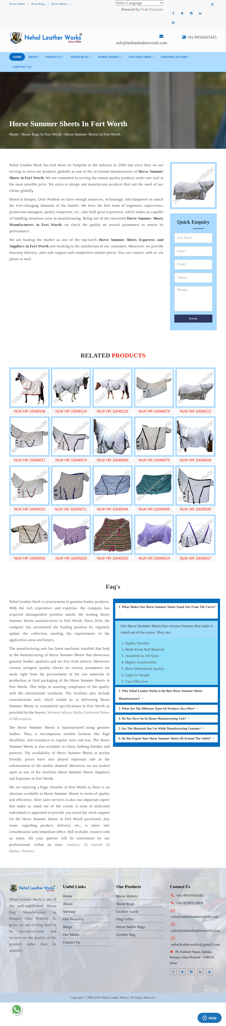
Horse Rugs (38, 4)
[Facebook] (173, 13)
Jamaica (73, 845)
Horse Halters (59, 4)
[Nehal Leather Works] (46, 38)
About (33, 57)
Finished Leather (174, 57)
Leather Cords (140, 57)
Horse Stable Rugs (130, 927)
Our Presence (73, 919)
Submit (193, 318)
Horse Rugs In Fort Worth (41, 134)
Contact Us (22, 67)
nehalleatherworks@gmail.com (195, 944)
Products (53, 57)
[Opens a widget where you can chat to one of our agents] (209, 1018)
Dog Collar (125, 919)
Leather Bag (125, 934)
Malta (77, 712)
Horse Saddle (17, 4)
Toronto (27, 851)
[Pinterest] (173, 22)
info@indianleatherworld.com (141, 42)
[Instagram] (191, 13)
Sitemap (69, 911)
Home (17, 57)
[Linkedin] (200, 13)
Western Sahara (59, 712)
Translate (156, 9)
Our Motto (71, 934)
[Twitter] (182, 13)
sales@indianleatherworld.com (195, 931)
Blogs (67, 927)
